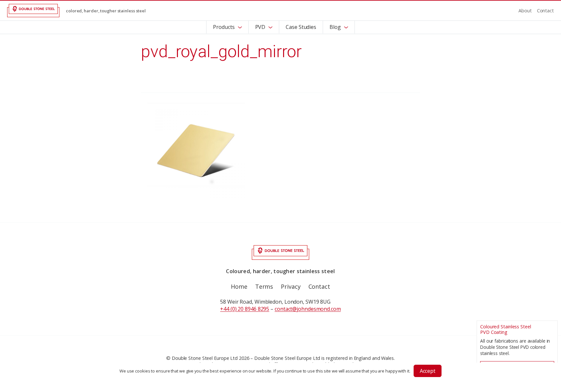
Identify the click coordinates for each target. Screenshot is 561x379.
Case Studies (301, 27)
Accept (427, 370)
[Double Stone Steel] (33, 10)
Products (223, 27)
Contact (545, 10)
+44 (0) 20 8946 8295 (244, 308)
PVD (260, 27)
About (525, 10)
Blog (335, 27)
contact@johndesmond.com (308, 308)
